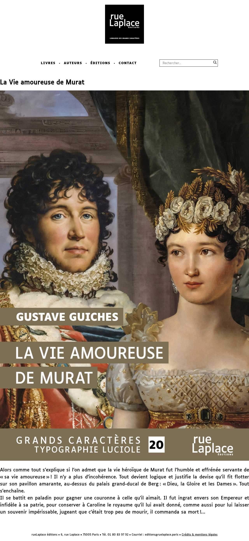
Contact (128, 63)
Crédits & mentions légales (199, 534)
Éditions (100, 63)
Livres (48, 63)
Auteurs (73, 63)
